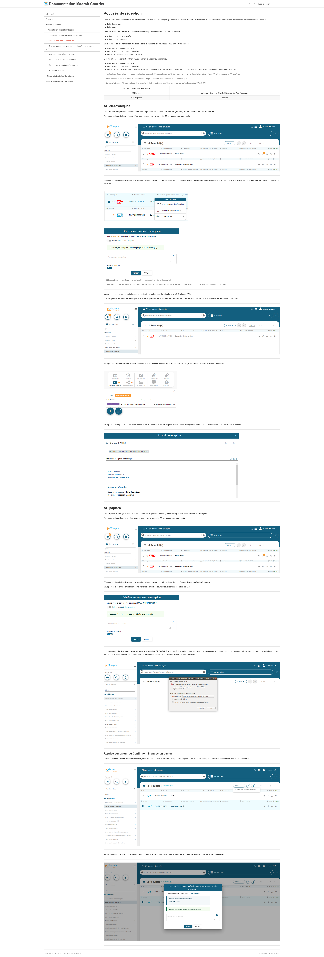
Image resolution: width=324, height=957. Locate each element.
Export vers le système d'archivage (63, 65)
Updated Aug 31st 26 (72, 953)
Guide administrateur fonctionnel (60, 76)
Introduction (51, 14)
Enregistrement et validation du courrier (65, 35)
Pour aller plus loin (56, 70)
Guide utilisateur (54, 24)
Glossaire (50, 19)
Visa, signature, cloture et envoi (61, 54)
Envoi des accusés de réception (60, 40)
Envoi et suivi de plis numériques (62, 59)
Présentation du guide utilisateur (60, 29)
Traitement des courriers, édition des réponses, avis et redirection (70, 47)
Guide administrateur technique (60, 81)
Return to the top (53, 953)
